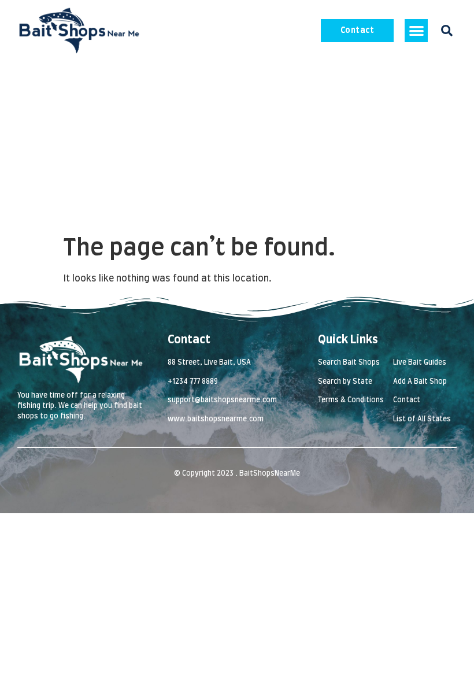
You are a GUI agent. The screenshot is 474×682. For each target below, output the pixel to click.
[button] (416, 31)
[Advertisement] (237, 148)
